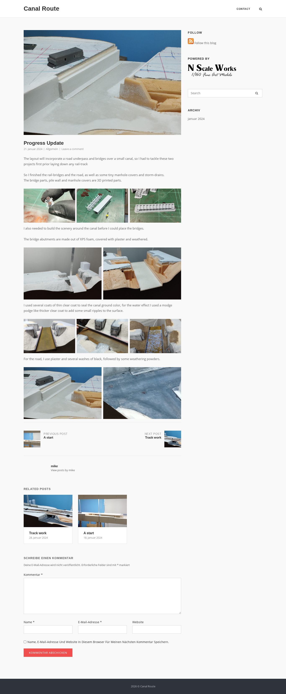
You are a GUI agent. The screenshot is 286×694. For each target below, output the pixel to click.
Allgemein (52, 149)
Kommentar (33, 575)
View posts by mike (63, 470)
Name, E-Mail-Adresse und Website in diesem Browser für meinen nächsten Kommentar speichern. (98, 642)
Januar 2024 (196, 119)
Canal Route (41, 8)
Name (29, 622)
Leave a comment (73, 149)
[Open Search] (260, 9)
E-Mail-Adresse (90, 622)
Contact (243, 9)
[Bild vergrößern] (70, 194)
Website (138, 622)
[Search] (256, 93)
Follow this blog (205, 43)
